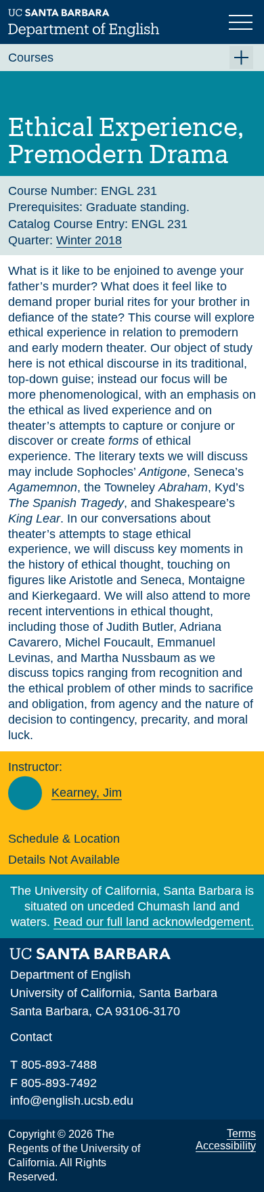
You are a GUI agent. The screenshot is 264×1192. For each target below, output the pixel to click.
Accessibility (226, 1145)
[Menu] (242, 21)
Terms (241, 1133)
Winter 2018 (89, 240)
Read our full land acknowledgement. (153, 922)
